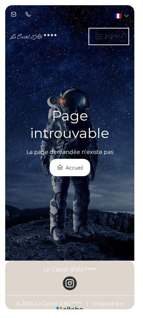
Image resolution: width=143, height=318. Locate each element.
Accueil (73, 168)
